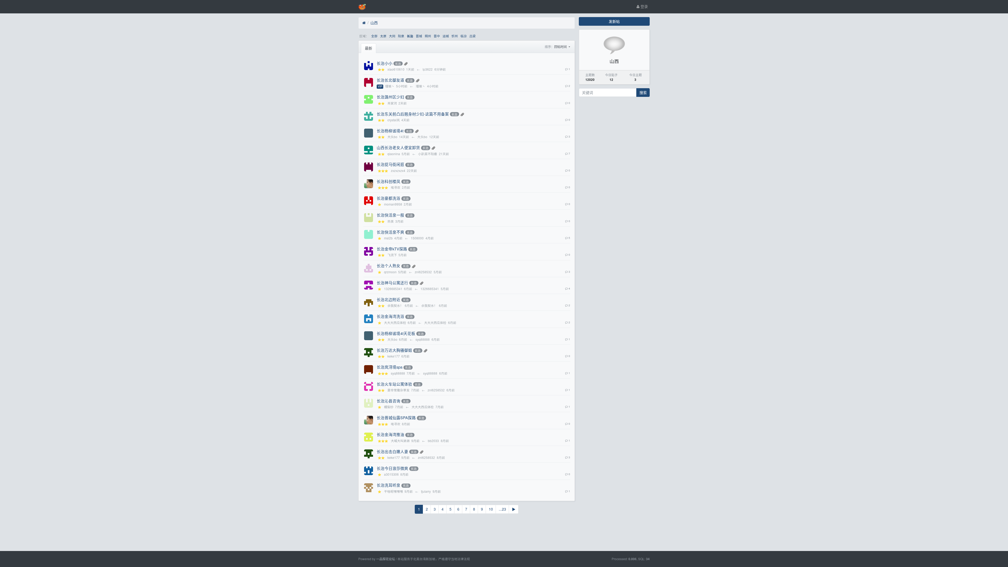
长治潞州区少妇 (390, 96)
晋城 (419, 36)
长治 (410, 36)
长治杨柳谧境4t (390, 130)
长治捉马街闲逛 (390, 164)
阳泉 (401, 36)
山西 (374, 22)
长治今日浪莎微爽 (392, 468)
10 (491, 509)
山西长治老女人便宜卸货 (398, 147)
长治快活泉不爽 (390, 232)
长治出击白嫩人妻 (392, 451)
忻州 (455, 36)
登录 (643, 6)
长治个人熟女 (388, 265)
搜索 (643, 92)
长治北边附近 (388, 299)
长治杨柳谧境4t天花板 (396, 333)
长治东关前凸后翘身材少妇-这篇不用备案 (413, 114)
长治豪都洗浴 (388, 198)
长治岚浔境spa (389, 367)
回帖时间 (561, 46)
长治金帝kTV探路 (392, 248)
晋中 (437, 36)
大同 (392, 36)
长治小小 (384, 63)
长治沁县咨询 (388, 400)
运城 (446, 36)
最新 (368, 48)
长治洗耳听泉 (388, 485)
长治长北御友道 (390, 80)
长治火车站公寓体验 (394, 384)
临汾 (463, 36)
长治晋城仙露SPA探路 (396, 417)
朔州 (428, 36)
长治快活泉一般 (390, 215)
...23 (502, 509)
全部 (374, 36)
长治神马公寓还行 (392, 282)
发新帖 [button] (614, 21)
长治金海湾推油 (390, 434)
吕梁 (472, 36)
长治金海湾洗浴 (390, 316)
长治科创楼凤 (388, 181)
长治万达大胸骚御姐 (394, 350)
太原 (383, 36)
